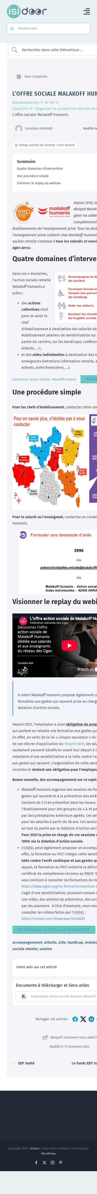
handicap (75, 942)
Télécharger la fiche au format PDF (54, 930)
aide (62, 942)
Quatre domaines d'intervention (40, 169)
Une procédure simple (33, 176)
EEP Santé (26, 1063)
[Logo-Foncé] (27, 6)
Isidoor (35, 1148)
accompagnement (27, 942)
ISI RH (49, 102)
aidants (50, 942)
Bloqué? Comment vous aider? (74, 1037)
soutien (45, 949)
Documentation (25, 102)
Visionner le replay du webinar (39, 183)
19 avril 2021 (74, 744)
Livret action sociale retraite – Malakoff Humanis (44, 379)
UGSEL (29, 848)
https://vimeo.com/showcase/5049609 (53, 919)
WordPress (48, 1153)
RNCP (89, 873)
